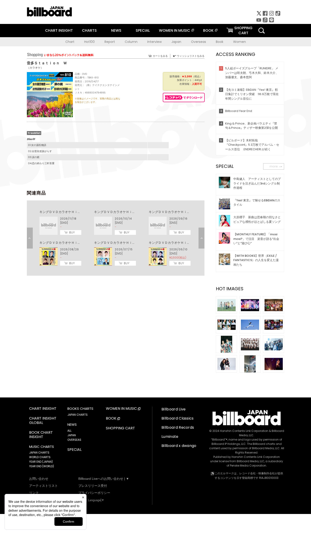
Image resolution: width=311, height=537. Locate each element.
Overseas (198, 41)
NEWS (116, 30)
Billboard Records (177, 427)
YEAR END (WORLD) (41, 466)
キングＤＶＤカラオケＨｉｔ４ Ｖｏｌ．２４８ (74, 212)
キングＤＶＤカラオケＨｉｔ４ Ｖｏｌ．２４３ (184, 242)
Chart (69, 41)
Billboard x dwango (178, 445)
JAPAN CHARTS (39, 452)
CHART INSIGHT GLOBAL (42, 420)
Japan (176, 41)
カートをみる (160, 56)
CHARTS (89, 30)
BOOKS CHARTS (80, 409)
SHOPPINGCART (243, 30)
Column (131, 41)
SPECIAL (143, 30)
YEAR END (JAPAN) (41, 462)
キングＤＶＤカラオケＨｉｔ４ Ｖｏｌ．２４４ (129, 242)
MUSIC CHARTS (41, 447)
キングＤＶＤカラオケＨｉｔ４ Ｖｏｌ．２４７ (129, 212)
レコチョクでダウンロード (184, 97)
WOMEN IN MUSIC (174, 30)
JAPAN (71, 435)
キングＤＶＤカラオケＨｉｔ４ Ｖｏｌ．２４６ (184, 212)
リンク (34, 493)
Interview (154, 41)
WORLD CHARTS (40, 457)
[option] (116, 238)
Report (110, 41)
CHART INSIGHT (59, 30)
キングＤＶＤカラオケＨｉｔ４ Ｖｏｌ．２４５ (74, 242)
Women (239, 41)
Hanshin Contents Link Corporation (244, 431)
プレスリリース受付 (92, 486)
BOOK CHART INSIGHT (41, 435)
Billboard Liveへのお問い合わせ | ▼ (103, 478)
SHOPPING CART (120, 428)
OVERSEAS (74, 440)
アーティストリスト (43, 486)
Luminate (169, 436)
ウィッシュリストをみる (190, 56)
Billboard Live (173, 409)
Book (219, 41)
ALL (69, 431)
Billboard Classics (177, 418)
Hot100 (89, 41)
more (274, 166)
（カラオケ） (35, 68)
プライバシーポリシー (94, 493)
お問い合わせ (38, 478)
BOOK (208, 30)
